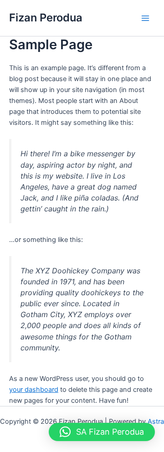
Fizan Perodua (45, 17)
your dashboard (33, 389)
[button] (102, 432)
